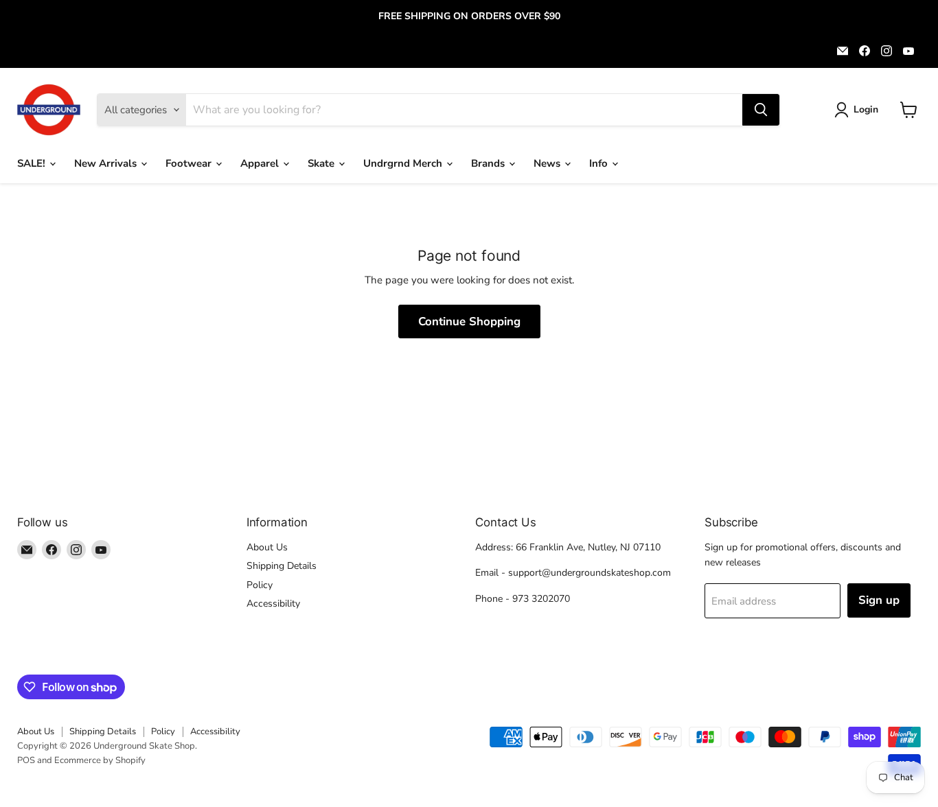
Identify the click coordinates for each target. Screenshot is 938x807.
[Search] (760, 110)
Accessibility (273, 603)
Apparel (261, 163)
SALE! (32, 163)
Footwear (189, 163)
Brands (489, 163)
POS (26, 760)
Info (599, 163)
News (548, 163)
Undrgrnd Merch (404, 163)
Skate (322, 163)
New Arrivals (106, 163)
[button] (858, 110)
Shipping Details (282, 565)
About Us (267, 547)
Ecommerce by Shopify (100, 760)
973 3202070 (541, 598)
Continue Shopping (469, 321)
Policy (260, 585)
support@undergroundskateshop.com (589, 572)
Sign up (879, 600)
